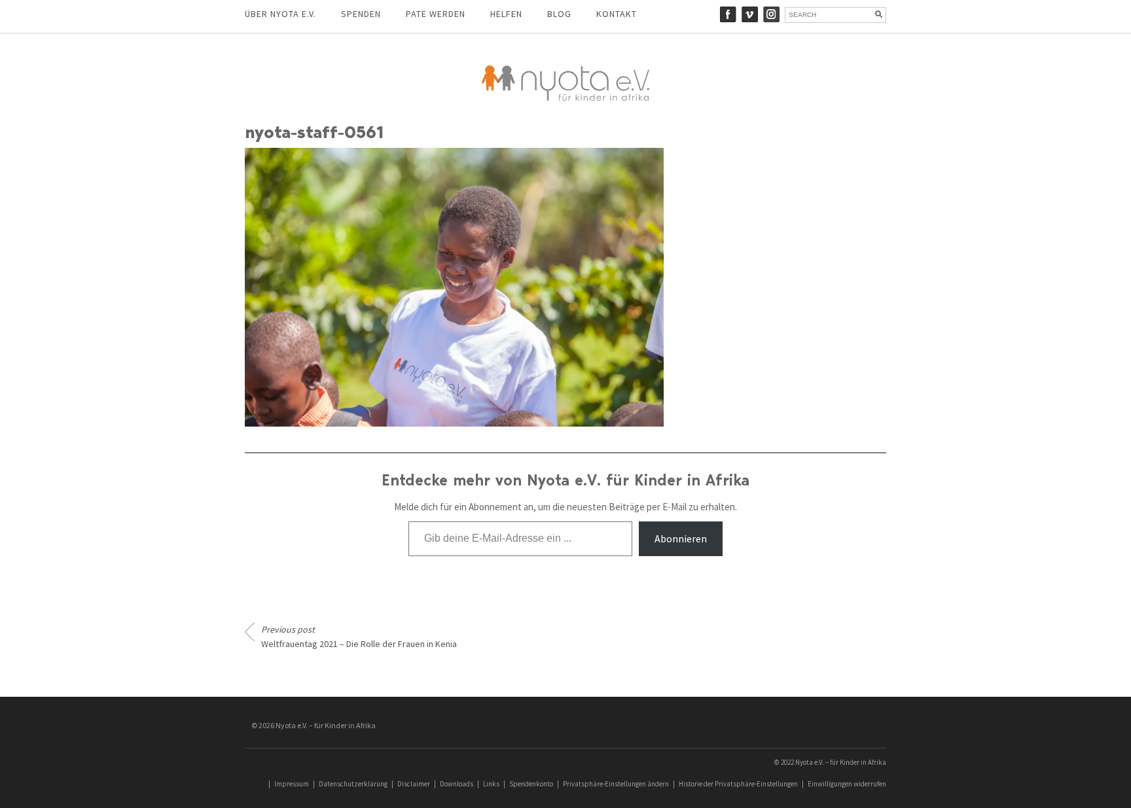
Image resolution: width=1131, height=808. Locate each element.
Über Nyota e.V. (280, 14)
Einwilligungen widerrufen (847, 783)
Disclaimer (413, 783)
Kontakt (616, 14)
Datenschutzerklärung (353, 783)
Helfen (506, 14)
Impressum (291, 783)
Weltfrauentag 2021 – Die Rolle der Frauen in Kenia (359, 637)
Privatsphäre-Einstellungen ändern (616, 783)
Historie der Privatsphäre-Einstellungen (738, 783)
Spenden (361, 14)
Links (491, 783)
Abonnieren (681, 538)
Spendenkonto (531, 783)
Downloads (456, 783)
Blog (559, 14)
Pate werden (435, 14)
